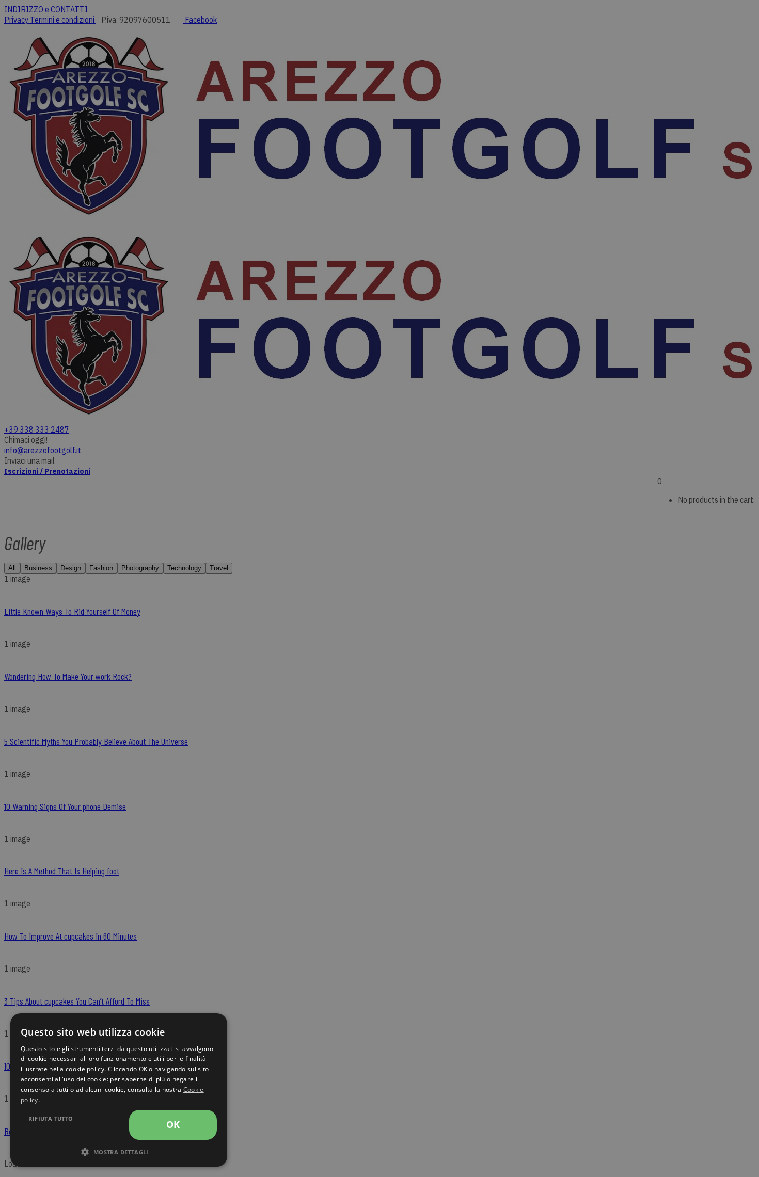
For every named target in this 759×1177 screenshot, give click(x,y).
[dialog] (118, 1090)
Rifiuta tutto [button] (50, 1118)
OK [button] (173, 1124)
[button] (119, 1151)
